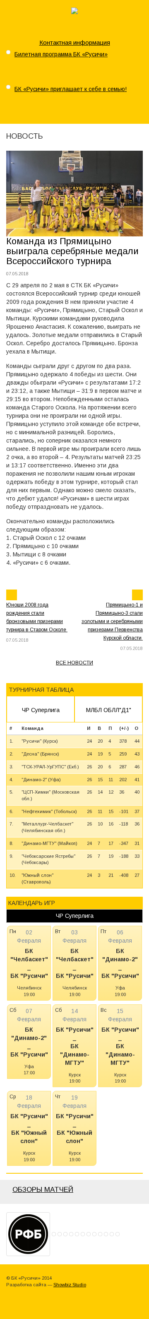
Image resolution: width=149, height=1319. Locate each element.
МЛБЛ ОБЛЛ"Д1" (108, 710)
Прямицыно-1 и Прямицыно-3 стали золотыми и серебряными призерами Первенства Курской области (112, 621)
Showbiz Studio (69, 1284)
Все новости (74, 663)
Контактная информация (74, 42)
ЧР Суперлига (41, 710)
